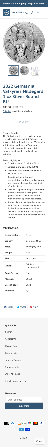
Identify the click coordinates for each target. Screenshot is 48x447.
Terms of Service (13, 360)
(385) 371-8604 (12, 374)
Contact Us (10, 339)
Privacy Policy (11, 346)
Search (8, 332)
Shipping (7, 111)
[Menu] (43, 12)
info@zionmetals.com (16, 381)
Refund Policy (12, 353)
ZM (27, 438)
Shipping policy (13, 367)
